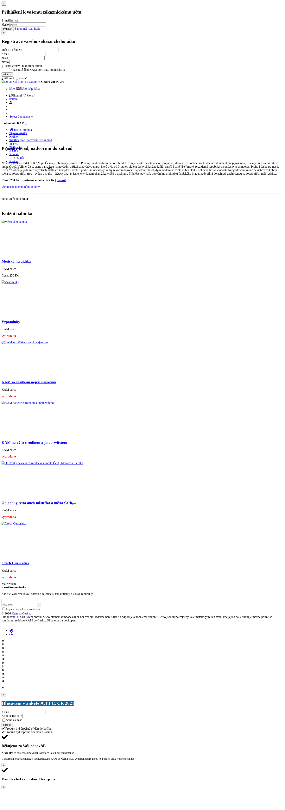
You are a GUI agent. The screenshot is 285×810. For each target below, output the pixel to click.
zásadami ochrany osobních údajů (57, 609)
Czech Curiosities (15, 563)
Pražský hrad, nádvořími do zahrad (30, 140)
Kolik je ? (12, 715)
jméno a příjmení (12, 49)
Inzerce (13, 143)
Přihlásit (7, 28)
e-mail (5, 53)
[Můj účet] (10, 102)
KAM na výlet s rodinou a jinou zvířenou (34, 442)
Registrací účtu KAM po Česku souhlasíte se (53, 69)
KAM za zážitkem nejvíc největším (29, 382)
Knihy (13, 136)
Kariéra (13, 161)
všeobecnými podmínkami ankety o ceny (50, 720)
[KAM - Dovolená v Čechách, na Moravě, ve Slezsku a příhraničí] (11, 630)
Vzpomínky (11, 322)
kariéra (13, 99)
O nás (20, 157)
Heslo (5, 24)
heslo (5, 57)
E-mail (6, 20)
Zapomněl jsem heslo (28, 28)
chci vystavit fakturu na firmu (24, 65)
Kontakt (14, 154)
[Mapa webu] (11, 634)
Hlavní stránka (18, 133)
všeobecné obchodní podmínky (21, 186)
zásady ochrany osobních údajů (81, 70)
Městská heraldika (16, 261)
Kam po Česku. (21, 613)
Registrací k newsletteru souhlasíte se (39, 609)
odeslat (7, 74)
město (5, 62)
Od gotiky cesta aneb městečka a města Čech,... (39, 503)
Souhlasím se (41, 720)
